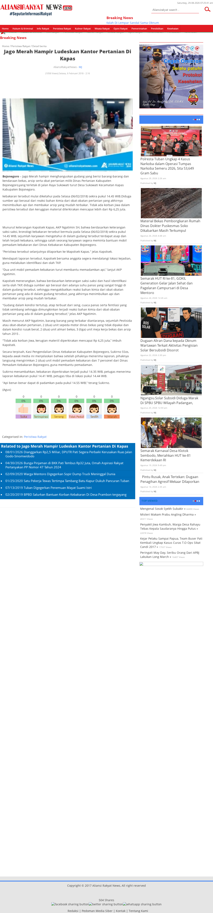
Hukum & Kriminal (22, 28)
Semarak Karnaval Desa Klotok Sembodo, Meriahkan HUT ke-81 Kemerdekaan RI (165, 455)
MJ (80, 67)
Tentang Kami (138, 911)
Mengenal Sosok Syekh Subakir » (163, 509)
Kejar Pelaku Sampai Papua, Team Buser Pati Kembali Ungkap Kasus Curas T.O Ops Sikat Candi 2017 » (171, 543)
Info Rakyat (43, 28)
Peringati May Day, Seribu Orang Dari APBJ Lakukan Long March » (169, 555)
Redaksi (73, 911)
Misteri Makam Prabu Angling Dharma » (168, 514)
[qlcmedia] (66, 911)
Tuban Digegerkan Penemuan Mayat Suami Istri (58, 488)
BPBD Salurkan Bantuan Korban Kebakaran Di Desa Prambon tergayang (75, 494)
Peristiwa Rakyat (62, 28)
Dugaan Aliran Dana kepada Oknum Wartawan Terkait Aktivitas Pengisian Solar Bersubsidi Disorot (169, 345)
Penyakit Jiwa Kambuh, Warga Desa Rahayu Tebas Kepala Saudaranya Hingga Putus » (170, 526)
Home (5, 28)
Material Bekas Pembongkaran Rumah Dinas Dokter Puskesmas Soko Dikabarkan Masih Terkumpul (170, 226)
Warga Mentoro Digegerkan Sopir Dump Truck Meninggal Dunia (69, 474)
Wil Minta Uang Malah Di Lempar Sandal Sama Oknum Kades (118, 23)
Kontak (120, 911)
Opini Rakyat (121, 28)
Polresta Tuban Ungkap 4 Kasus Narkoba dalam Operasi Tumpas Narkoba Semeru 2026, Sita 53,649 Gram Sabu (167, 166)
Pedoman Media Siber (97, 911)
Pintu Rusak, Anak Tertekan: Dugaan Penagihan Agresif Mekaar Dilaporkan (169, 479)
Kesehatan (172, 28)
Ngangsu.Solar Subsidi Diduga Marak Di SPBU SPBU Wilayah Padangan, (169, 400)
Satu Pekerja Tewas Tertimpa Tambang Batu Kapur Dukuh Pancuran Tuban (76, 481)
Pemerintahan (139, 28)
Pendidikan (157, 28)
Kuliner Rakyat (83, 28)
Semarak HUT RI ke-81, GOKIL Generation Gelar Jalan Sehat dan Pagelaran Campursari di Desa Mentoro (166, 285)
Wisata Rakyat (102, 28)
